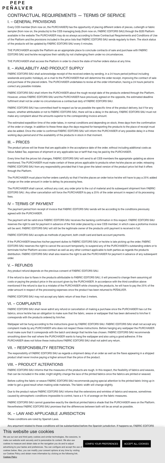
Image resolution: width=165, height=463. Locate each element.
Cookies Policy (10, 457)
